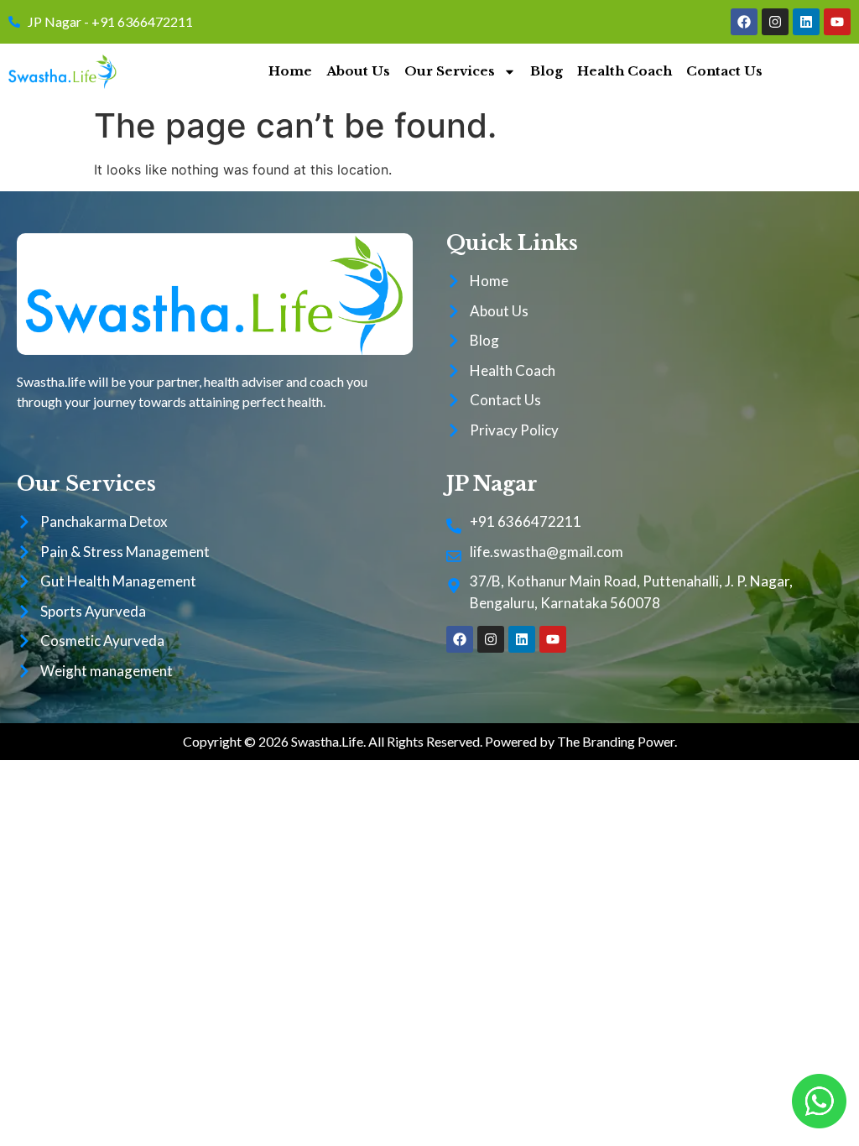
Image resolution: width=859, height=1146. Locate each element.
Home (290, 71)
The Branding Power (615, 741)
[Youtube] (837, 21)
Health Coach (624, 71)
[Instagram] (775, 21)
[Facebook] (744, 21)
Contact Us (724, 71)
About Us (358, 71)
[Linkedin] (806, 21)
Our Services (449, 71)
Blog (546, 71)
